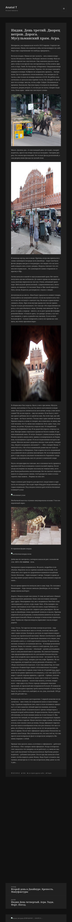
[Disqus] (36, 800)
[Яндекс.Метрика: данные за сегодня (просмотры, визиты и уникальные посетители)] (17, 918)
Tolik (24, 773)
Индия (49, 773)
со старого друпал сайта (36, 773)
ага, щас (55, 670)
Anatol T (11, 7)
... (42, 918)
